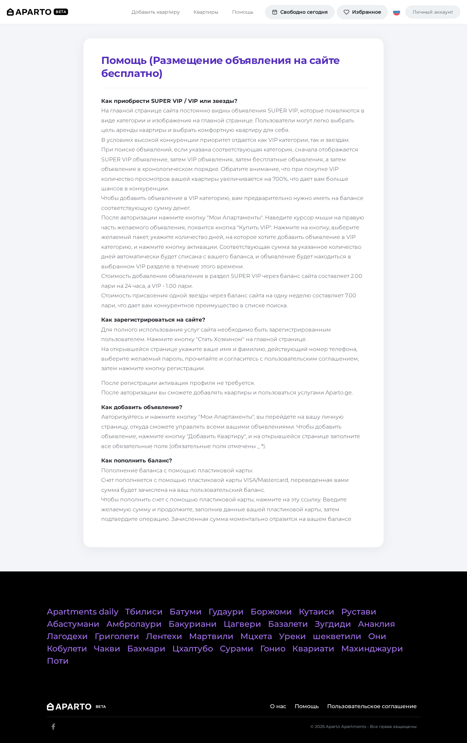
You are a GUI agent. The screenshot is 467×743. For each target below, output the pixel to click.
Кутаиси (316, 612)
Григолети (117, 636)
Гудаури (226, 612)
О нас (278, 706)
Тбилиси (144, 612)
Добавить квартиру (156, 12)
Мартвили (211, 636)
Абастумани (73, 624)
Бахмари (146, 648)
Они (377, 636)
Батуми (186, 612)
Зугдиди (333, 624)
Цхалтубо (192, 648)
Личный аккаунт (433, 12)
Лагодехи (67, 636)
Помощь (242, 12)
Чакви (107, 648)
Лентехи (164, 636)
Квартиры (206, 12)
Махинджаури (372, 648)
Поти (58, 661)
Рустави (358, 612)
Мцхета (256, 636)
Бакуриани (193, 624)
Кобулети (67, 648)
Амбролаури (134, 624)
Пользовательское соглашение (372, 706)
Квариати (313, 648)
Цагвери (242, 624)
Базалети (288, 624)
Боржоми (271, 612)
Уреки (292, 636)
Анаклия (376, 624)
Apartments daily (82, 612)
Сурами (236, 648)
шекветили (337, 636)
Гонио (272, 648)
